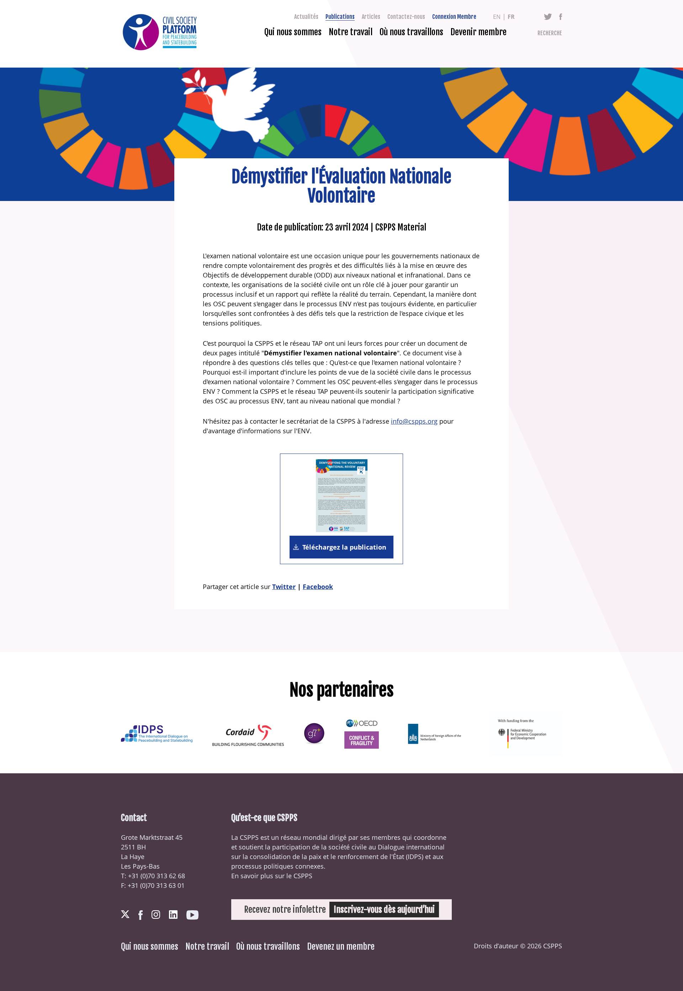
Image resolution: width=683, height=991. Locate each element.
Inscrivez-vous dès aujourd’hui (384, 909)
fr (511, 17)
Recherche (550, 33)
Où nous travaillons (411, 32)
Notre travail (350, 32)
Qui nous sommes (293, 32)
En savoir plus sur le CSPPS (271, 875)
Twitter (548, 17)
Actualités (306, 16)
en (497, 17)
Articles (371, 16)
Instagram (156, 914)
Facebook (560, 17)
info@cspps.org (414, 421)
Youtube (192, 915)
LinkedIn (173, 914)
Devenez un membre (341, 946)
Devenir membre (478, 32)
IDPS (415, 856)
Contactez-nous (406, 16)
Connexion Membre (454, 16)
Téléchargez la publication (344, 547)
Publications (340, 16)
